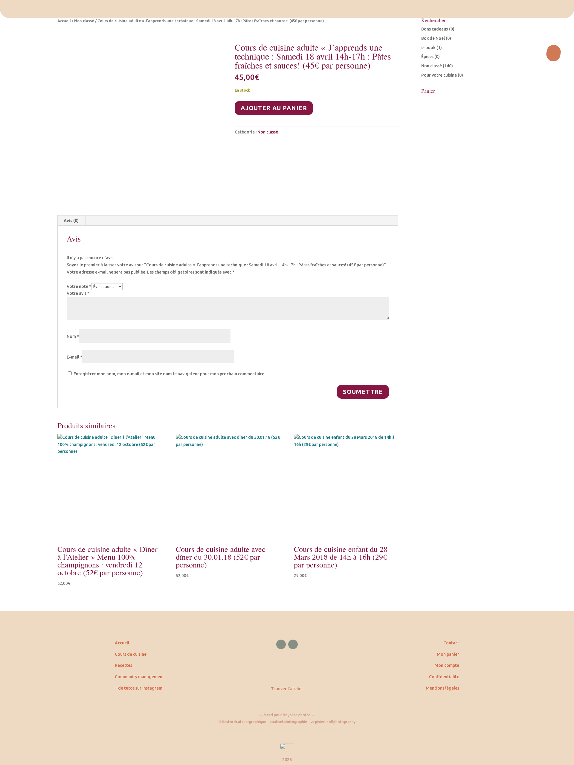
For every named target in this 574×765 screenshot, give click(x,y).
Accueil (64, 21)
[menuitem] (287, 9)
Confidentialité (444, 676)
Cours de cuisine (130, 654)
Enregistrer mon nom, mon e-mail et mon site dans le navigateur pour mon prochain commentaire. (169, 373)
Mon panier (448, 654)
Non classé (84, 21)
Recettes (123, 665)
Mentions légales (442, 688)
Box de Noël (433, 38)
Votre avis (78, 293)
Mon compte (446, 665)
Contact (451, 642)
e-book (428, 47)
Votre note (79, 286)
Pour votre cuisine (439, 75)
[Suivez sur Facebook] (281, 644)
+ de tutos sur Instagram (138, 688)
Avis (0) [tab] (71, 220)
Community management (139, 676)
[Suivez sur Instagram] (293, 644)
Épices (427, 56)
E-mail (74, 357)
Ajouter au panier (274, 107)
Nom (73, 336)
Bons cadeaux (434, 29)
